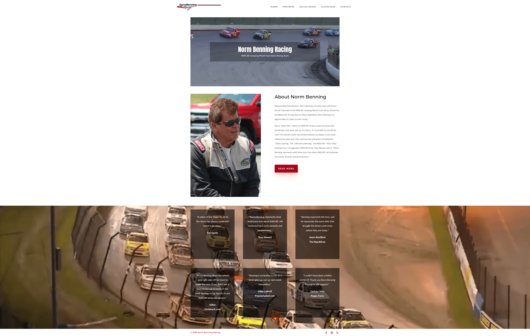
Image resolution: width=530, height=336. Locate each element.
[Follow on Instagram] (332, 332)
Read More (286, 168)
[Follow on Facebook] (326, 332)
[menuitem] (274, 7)
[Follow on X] (337, 332)
